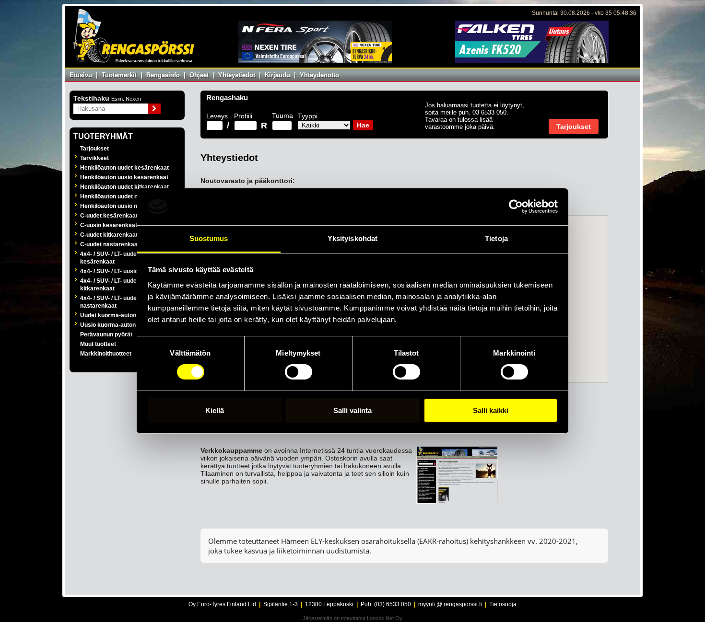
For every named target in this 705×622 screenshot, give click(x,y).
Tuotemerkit (119, 75)
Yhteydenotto (319, 75)
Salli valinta (352, 410)
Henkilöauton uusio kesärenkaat (124, 177)
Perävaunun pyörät (106, 334)
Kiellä (214, 410)
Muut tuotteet (98, 344)
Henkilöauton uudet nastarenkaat (125, 196)
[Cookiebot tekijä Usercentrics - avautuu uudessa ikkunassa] (516, 206)
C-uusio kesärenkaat (108, 225)
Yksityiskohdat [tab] (352, 238)
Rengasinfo (163, 75)
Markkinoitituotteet (105, 353)
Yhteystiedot (236, 75)
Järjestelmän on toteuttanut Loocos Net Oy (352, 618)
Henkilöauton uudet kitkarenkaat (124, 187)
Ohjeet (199, 75)
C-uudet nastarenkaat (110, 244)
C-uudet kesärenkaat (109, 215)
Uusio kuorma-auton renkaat (119, 325)
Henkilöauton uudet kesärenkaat (124, 167)
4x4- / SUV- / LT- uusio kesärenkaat (127, 271)
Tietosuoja (503, 604)
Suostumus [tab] (208, 238)
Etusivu (81, 75)
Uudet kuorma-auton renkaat (119, 315)
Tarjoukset (94, 148)
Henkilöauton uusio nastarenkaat (125, 206)
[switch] (298, 372)
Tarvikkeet (94, 158)
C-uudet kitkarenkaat (109, 234)
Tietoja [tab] (496, 238)
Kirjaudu (277, 75)
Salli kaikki (490, 410)
